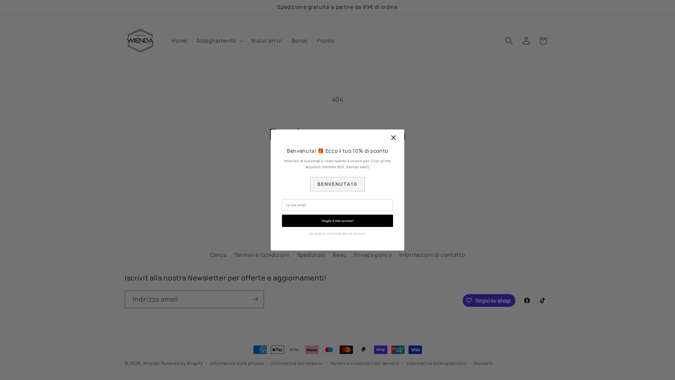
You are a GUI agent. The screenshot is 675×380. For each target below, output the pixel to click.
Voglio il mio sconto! (338, 221)
